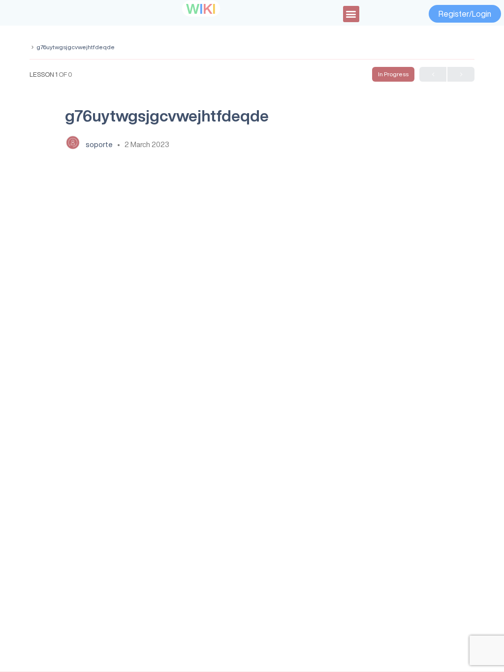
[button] (351, 14)
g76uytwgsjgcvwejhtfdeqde (75, 47)
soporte (100, 144)
